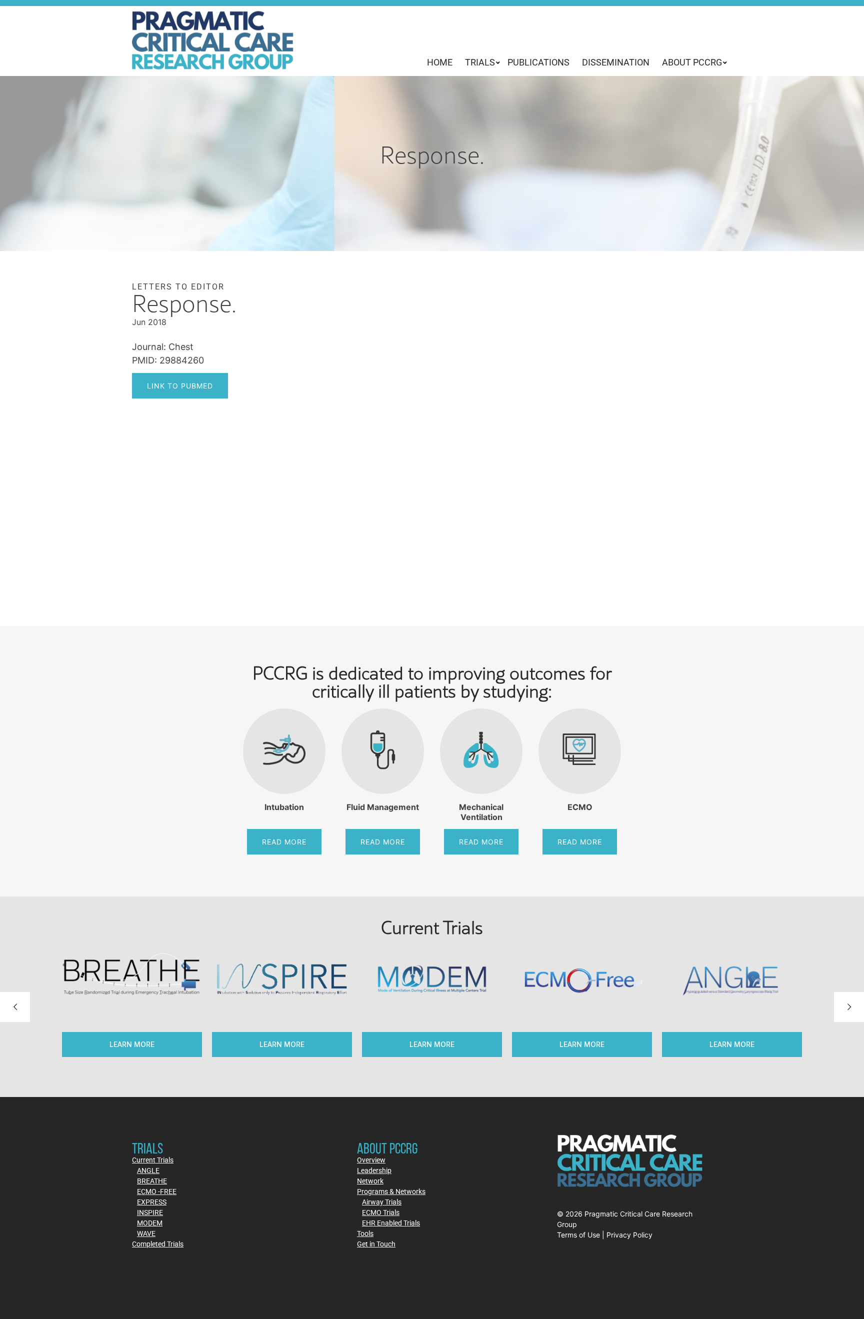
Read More (284, 842)
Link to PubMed (180, 386)
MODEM (149, 1223)
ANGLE (148, 1170)
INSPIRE (150, 1212)
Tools (365, 1233)
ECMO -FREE (156, 1191)
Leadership (374, 1170)
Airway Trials (382, 1201)
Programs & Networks (391, 1191)
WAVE (146, 1233)
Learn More (432, 1044)
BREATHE (152, 1181)
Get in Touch (376, 1243)
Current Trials (153, 1159)
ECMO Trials (381, 1212)
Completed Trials (158, 1243)
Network (370, 1181)
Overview (371, 1159)
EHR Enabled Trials (391, 1223)
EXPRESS (151, 1201)
